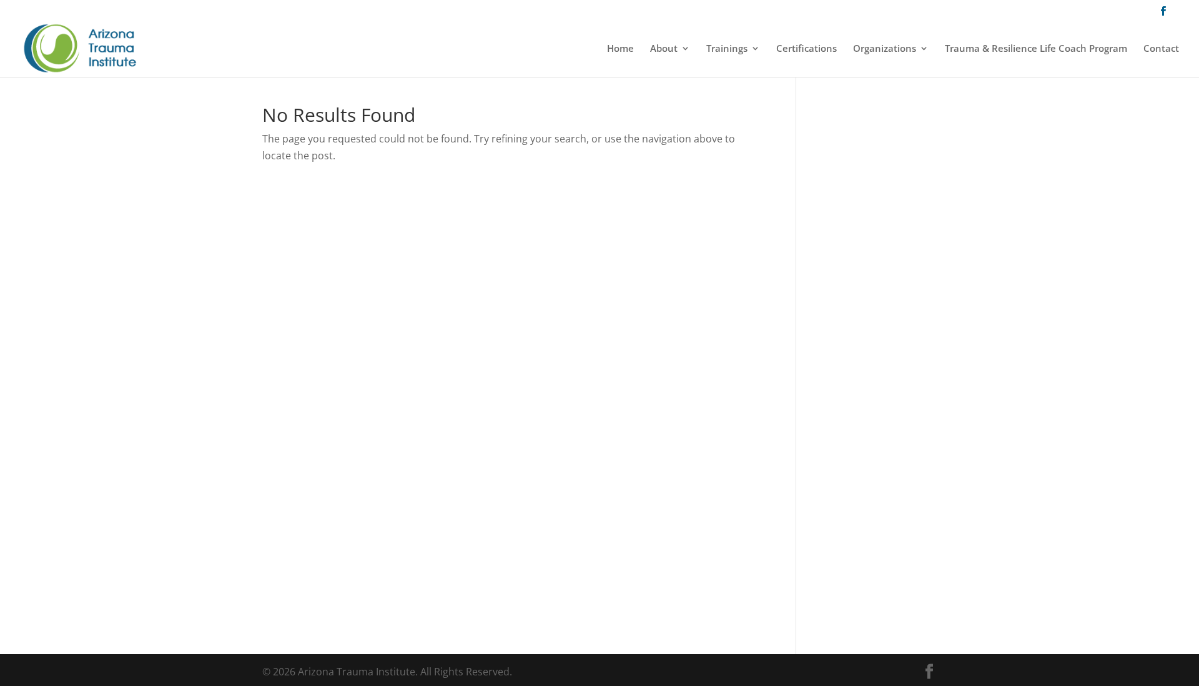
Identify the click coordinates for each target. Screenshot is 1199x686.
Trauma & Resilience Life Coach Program (1036, 49)
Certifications (806, 49)
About (664, 49)
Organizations (884, 49)
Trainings (727, 49)
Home (620, 49)
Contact (1161, 49)
